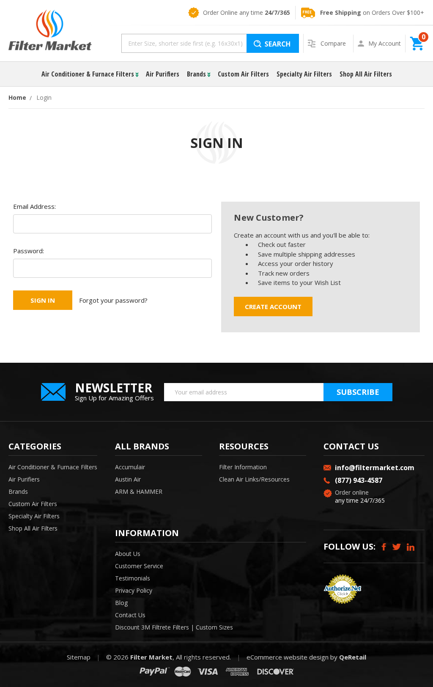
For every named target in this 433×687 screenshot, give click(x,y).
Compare (334, 43)
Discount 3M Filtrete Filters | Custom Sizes (174, 627)
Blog (121, 603)
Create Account (273, 306)
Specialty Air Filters (304, 74)
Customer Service (139, 566)
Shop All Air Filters (366, 74)
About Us (127, 554)
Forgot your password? (113, 300)
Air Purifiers (162, 74)
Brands (197, 74)
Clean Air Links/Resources (254, 479)
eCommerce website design (288, 657)
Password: (28, 250)
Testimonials (132, 578)
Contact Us (130, 615)
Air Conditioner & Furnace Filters (88, 74)
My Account (384, 43)
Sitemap (78, 657)
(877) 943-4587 (358, 480)
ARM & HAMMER (138, 491)
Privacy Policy (133, 590)
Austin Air (128, 479)
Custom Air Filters (243, 74)
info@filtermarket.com (374, 467)
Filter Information (243, 467)
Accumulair (130, 467)
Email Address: (34, 206)
